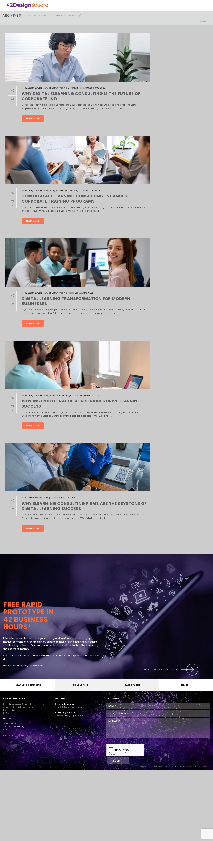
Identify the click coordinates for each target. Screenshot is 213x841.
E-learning (73, 87)
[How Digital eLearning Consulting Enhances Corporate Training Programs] (77, 160)
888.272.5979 (18, 735)
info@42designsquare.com (69, 707)
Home (203, 22)
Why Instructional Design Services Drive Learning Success (81, 403)
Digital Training (59, 87)
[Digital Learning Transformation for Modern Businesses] (77, 262)
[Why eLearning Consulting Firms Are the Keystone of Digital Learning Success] (77, 467)
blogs (48, 87)
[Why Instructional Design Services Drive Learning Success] (77, 365)
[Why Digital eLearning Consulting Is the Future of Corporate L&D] (77, 57)
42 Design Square (33, 87)
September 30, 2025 (85, 292)
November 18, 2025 (95, 87)
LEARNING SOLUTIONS (28, 685)
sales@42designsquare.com (69, 715)
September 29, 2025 (90, 395)
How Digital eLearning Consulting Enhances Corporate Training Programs (74, 198)
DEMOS (184, 685)
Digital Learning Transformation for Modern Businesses (76, 301)
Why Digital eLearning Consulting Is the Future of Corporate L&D (81, 96)
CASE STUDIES (132, 685)
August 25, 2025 (67, 497)
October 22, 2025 (94, 190)
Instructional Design (62, 395)
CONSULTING (80, 685)
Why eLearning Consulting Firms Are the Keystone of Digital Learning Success (84, 506)
